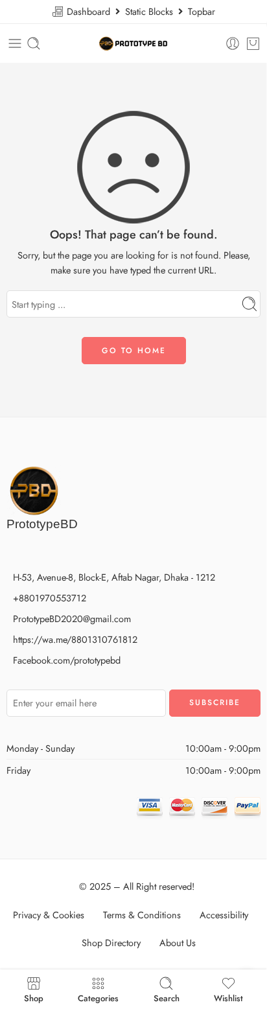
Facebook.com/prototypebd (67, 660)
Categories (98, 997)
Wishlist (228, 997)
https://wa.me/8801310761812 (75, 639)
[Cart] (253, 43)
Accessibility (224, 915)
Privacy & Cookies (48, 915)
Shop (33, 997)
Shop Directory (111, 942)
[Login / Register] (232, 43)
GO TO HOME (134, 350)
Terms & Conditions (142, 915)
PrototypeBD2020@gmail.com (72, 618)
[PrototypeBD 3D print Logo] (33, 489)
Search (167, 997)
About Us (177, 942)
